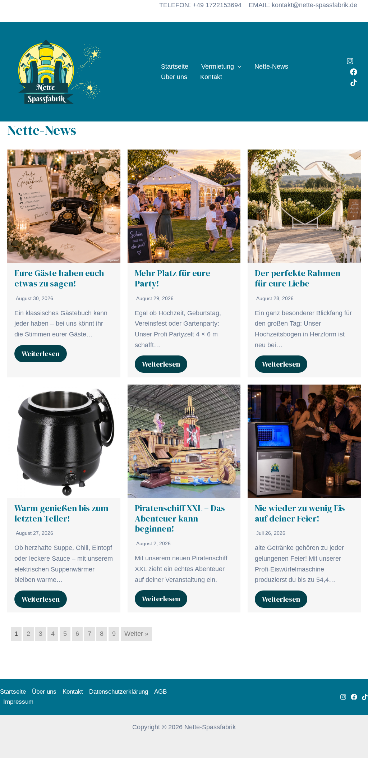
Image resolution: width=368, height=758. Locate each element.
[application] (238, 66)
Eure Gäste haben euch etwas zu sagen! (59, 278)
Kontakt (211, 77)
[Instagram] (350, 61)
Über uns (174, 77)
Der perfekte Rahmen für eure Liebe (297, 278)
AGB (160, 691)
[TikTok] (353, 82)
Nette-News (271, 66)
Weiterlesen (41, 354)
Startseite (174, 66)
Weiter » (136, 633)
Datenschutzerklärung (118, 691)
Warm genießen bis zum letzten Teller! (61, 513)
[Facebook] (353, 71)
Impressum (18, 701)
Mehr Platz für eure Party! (172, 278)
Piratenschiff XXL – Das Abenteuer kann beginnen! (180, 518)
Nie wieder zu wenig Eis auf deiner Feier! (300, 513)
